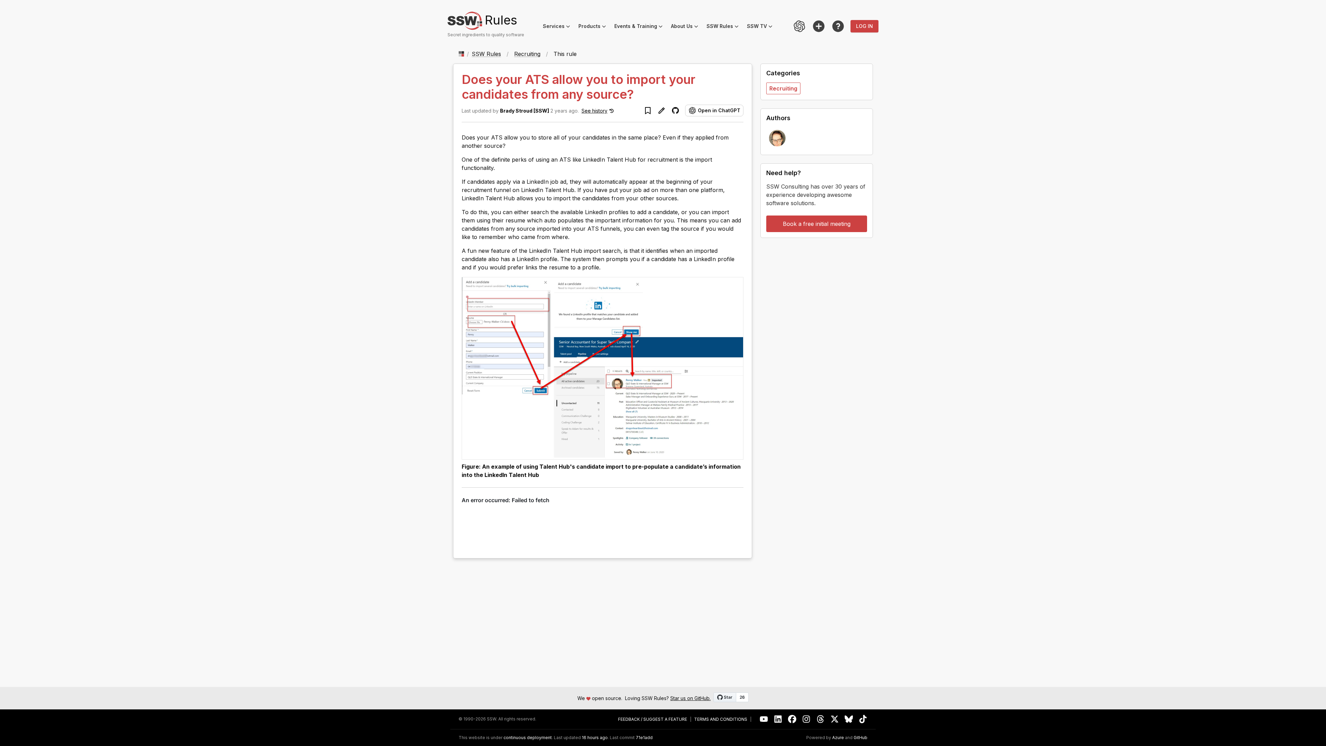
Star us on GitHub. (690, 698)
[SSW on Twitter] (834, 719)
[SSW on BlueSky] (849, 719)
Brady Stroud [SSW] (524, 111)
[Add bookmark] (648, 110)
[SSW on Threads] (820, 719)
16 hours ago (595, 737)
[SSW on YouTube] (764, 719)
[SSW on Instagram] (806, 719)
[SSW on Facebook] (792, 719)
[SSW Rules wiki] (838, 26)
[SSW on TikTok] (863, 719)
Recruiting (527, 53)
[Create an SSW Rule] (819, 26)
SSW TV (762, 27)
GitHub (860, 738)
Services (558, 27)
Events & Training (640, 27)
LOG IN (864, 26)
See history (594, 111)
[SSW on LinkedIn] (778, 719)
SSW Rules (725, 27)
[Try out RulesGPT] (799, 26)
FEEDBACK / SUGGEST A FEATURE (652, 719)
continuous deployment (527, 738)
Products (594, 27)
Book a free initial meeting (817, 223)
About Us (686, 27)
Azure (838, 738)
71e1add (644, 738)
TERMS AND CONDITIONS (720, 719)
